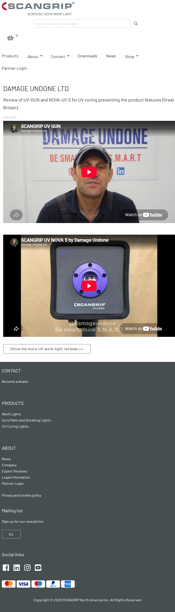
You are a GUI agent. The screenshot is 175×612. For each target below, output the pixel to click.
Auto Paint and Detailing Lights (26, 420)
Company (9, 465)
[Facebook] (6, 567)
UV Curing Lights (15, 426)
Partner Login (14, 68)
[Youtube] (38, 567)
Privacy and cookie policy (21, 495)
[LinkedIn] (17, 567)
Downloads (87, 55)
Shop (129, 56)
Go (11, 534)
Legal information (16, 477)
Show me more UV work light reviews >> (46, 348)
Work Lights (11, 414)
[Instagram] (27, 567)
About (32, 56)
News (111, 55)
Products (10, 55)
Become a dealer (15, 381)
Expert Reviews (14, 471)
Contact (58, 56)
